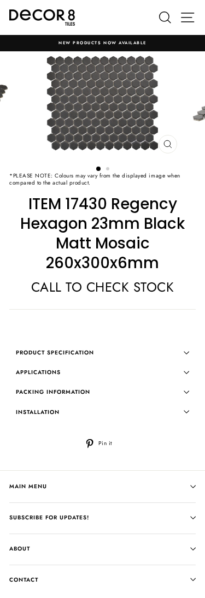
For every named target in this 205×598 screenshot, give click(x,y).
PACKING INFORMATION (53, 392)
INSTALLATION (38, 412)
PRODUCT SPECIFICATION (55, 352)
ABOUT (19, 548)
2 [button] (109, 170)
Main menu (28, 486)
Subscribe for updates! (49, 517)
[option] (102, 43)
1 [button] (99, 169)
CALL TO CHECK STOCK (102, 287)
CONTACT (23, 580)
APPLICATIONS (38, 372)
